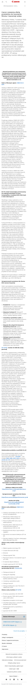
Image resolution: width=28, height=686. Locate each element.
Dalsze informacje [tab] (13, 616)
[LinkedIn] (14, 679)
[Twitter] (17, 679)
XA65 (7, 458)
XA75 (14, 458)
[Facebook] (6, 679)
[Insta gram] (10, 679)
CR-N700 (17, 456)
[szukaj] (6, 2)
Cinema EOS (18, 568)
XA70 (17, 458)
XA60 (10, 458)
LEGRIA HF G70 (6, 460)
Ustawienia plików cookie (14, 672)
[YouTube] (21, 679)
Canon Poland (13, 676)
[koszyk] (2, 2)
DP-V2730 (4, 347)
